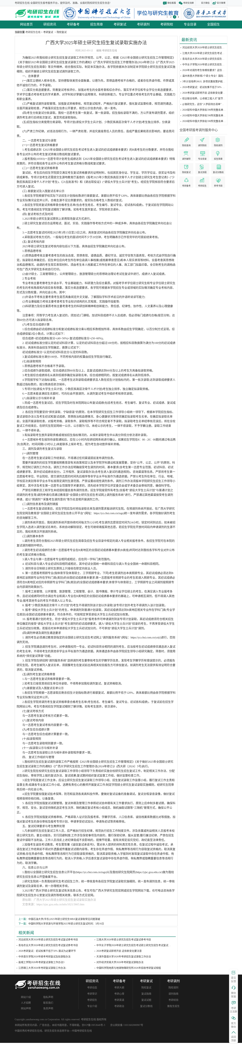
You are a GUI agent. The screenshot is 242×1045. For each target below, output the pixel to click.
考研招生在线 (109, 50)
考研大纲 (119, 987)
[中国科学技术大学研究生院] (122, 13)
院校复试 (146, 987)
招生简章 (96, 24)
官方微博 (221, 3)
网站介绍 (26, 997)
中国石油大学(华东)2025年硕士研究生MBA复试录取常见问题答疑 (64, 919)
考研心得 (119, 993)
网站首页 (26, 24)
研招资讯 (49, 24)
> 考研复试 (46, 32)
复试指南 (146, 993)
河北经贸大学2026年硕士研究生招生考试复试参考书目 (212, 47)
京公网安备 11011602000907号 (126, 1025)
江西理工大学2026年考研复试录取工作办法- (42, 968)
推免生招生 (173, 1006)
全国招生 (213, 24)
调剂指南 (173, 993)
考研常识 (92, 993)
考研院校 (166, 24)
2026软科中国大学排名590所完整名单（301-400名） (210, 121)
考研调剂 (143, 24)
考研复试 (120, 24)
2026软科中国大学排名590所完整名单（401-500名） (210, 115)
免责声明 (48, 1008)
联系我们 (48, 1002)
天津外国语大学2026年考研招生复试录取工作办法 (123, 956)
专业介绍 (92, 1006)
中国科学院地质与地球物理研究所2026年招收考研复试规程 (128, 968)
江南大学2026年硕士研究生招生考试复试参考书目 (209, 53)
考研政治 (119, 1006)
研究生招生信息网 (54, 1030)
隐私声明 (48, 997)
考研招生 (92, 1000)
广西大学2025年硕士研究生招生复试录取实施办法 (96, 42)
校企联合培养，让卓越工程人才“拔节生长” (205, 98)
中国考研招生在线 (82, 1030)
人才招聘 (26, 1002)
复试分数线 (146, 1006)
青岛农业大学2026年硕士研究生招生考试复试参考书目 (212, 59)
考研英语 (119, 1000)
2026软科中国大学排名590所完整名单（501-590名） (210, 110)
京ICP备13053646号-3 (93, 1025)
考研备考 (73, 24)
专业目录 (190, 24)
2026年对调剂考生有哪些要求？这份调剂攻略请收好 (210, 70)
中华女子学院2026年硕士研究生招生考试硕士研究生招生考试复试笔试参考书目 (139, 945)
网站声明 (26, 1008)
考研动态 (92, 987)
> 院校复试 (60, 32)
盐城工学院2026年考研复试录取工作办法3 (41, 962)
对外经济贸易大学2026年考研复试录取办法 (119, 962)
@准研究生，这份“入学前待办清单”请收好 (205, 104)
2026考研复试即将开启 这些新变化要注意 (205, 93)
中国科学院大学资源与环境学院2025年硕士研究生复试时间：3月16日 (66, 923)
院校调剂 (173, 987)
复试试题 (146, 1000)
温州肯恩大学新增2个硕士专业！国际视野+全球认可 (211, 76)
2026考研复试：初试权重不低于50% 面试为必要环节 (211, 87)
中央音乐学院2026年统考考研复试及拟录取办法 (44, 956)
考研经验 (173, 1000)
